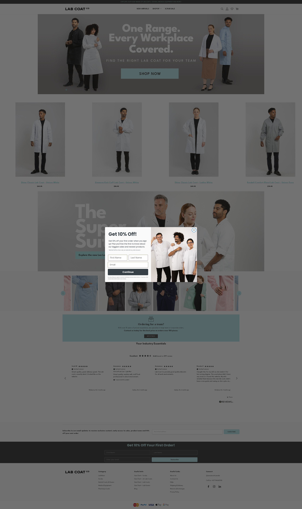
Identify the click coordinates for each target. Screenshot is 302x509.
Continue (128, 272)
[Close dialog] (194, 230)
